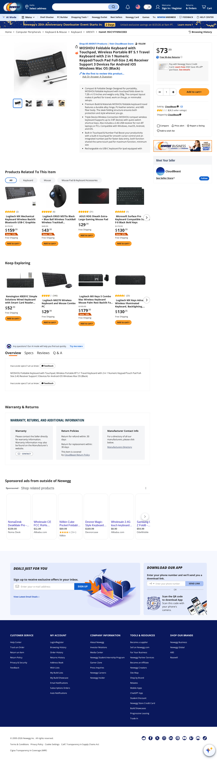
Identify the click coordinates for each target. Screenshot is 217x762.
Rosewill (174, 657)
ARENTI (90, 32)
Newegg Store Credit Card (142, 703)
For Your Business (138, 652)
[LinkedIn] (171, 737)
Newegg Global (177, 647)
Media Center (96, 652)
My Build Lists (56, 672)
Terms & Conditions (19, 744)
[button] (36, 7)
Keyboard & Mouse (56, 32)
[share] (76, 46)
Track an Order (17, 647)
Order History (56, 652)
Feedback (48, 365)
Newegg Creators (138, 667)
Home (8, 32)
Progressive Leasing (139, 713)
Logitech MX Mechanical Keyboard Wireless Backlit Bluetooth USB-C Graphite (20, 219)
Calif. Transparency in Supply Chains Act (80, 744)
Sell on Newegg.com (139, 647)
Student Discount (138, 698)
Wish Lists (55, 667)
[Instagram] (164, 737)
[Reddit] (76, 53)
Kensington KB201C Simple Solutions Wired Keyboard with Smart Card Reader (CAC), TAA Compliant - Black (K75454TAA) (22, 299)
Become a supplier (139, 642)
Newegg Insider (97, 677)
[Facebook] (151, 737)
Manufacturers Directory (119, 447)
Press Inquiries (97, 667)
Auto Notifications (58, 693)
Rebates (134, 682)
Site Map (134, 672)
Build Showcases (138, 708)
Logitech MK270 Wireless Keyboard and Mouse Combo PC (59, 303)
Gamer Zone (96, 662)
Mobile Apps (136, 688)
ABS (172, 652)
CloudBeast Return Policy (77, 454)
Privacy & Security (18, 662)
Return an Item (17, 652)
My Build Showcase (59, 677)
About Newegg (97, 642)
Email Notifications (59, 682)
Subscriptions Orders (60, 688)
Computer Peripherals (28, 32)
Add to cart (194, 91)
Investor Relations (98, 647)
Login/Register (57, 642)
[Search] (113, 7)
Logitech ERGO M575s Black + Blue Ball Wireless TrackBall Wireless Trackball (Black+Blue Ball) (59, 219)
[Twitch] (191, 737)
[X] (157, 737)
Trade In (134, 718)
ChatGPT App (136, 693)
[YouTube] (184, 737)
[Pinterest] (177, 737)
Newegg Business (178, 642)
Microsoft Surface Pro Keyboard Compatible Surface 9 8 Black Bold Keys (132, 219)
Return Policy (16, 657)
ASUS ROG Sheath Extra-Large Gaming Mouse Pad (93, 218)
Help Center (16, 642)
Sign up (83, 586)
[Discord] (198, 737)
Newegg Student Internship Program (107, 657)
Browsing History (58, 647)
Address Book (56, 662)
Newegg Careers (98, 672)
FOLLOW (204, 178)
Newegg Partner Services (142, 657)
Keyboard (76, 32)
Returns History (57, 657)
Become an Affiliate (139, 662)
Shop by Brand (137, 677)
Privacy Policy (37, 744)
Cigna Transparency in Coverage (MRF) (28, 750)
